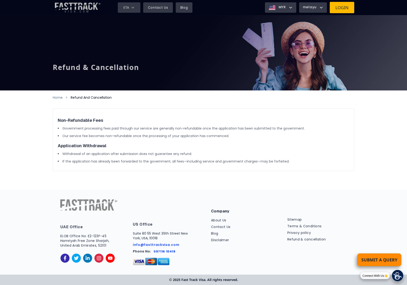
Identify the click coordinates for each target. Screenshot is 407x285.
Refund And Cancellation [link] (91, 97)
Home (58, 97)
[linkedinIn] (87, 258)
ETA (126, 7)
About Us (218, 220)
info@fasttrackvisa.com (156, 244)
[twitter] (76, 258)
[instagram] (99, 258)
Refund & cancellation (306, 239)
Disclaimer (220, 240)
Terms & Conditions (304, 226)
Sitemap (294, 219)
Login (342, 7)
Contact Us (158, 7)
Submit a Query (379, 260)
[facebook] (65, 258)
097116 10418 (164, 251)
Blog (184, 7)
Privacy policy (299, 232)
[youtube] (110, 258)
